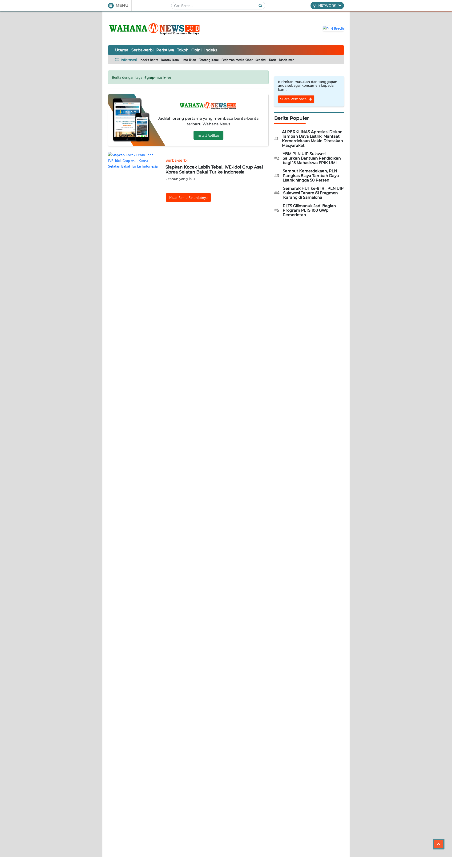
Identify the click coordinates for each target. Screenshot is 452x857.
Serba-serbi (142, 50)
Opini (196, 50)
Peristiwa (165, 50)
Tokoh (183, 50)
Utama (122, 50)
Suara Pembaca (293, 99)
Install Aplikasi (208, 135)
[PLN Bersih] (333, 28)
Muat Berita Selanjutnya (188, 197)
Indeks (210, 50)
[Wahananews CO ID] (155, 28)
